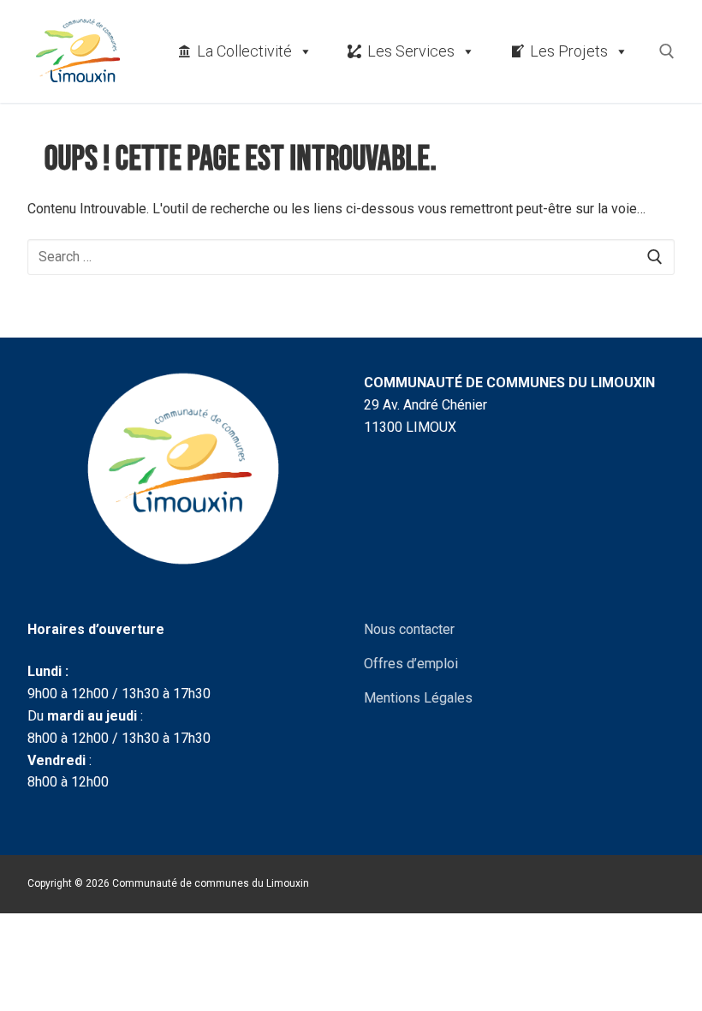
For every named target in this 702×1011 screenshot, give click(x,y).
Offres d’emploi (411, 663)
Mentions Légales (418, 698)
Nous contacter (409, 629)
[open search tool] (667, 51)
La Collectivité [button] (244, 51)
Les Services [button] (411, 51)
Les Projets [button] (569, 51)
